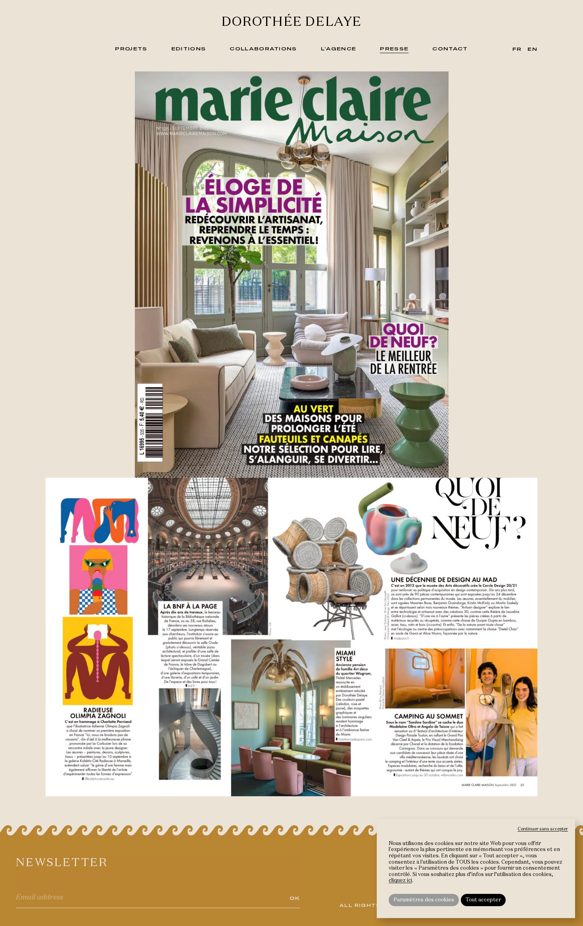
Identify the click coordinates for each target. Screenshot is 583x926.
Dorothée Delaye (291, 22)
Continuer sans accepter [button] (543, 829)
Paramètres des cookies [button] (423, 900)
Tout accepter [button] (483, 900)
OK (295, 897)
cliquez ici (400, 880)
